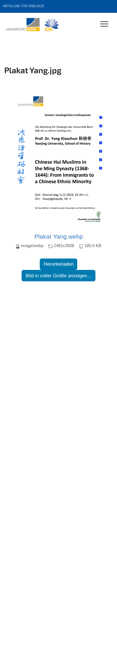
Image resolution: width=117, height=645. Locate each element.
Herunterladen (59, 264)
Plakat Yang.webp (58, 236)
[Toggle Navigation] (104, 24)
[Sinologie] (32, 24)
